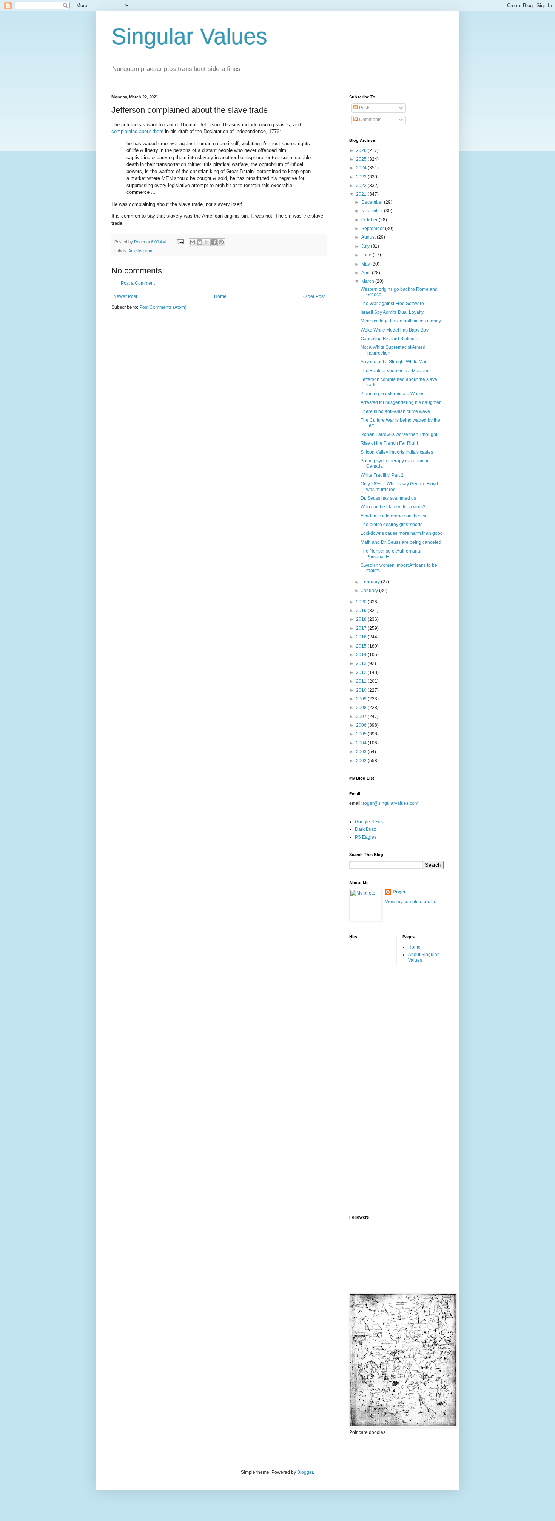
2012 (362, 672)
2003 (362, 751)
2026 (362, 150)
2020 (362, 602)
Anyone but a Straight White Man (394, 361)
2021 (362, 194)
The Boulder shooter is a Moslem (394, 370)
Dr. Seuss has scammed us (388, 498)
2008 (362, 707)
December (372, 202)
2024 (362, 167)
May (366, 264)
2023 (362, 177)
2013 (362, 663)
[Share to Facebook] (214, 242)
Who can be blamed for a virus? (393, 507)
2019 (362, 610)
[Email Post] (180, 241)
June (367, 255)
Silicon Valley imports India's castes (397, 452)
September (373, 228)
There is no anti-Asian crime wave (395, 411)
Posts (364, 108)
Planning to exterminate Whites (392, 393)
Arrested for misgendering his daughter (401, 402)
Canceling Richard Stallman (389, 338)
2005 (362, 734)
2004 (362, 743)
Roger (399, 892)
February (371, 582)
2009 (362, 698)
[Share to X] (207, 242)
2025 (362, 159)
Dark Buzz (365, 829)
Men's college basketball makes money (401, 321)
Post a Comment (138, 283)
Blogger (305, 1472)
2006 (362, 725)
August (369, 237)
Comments (369, 119)
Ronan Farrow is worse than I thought (399, 434)
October (370, 220)
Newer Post (125, 296)
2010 (362, 690)
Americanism (140, 251)
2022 (362, 185)
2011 (362, 681)
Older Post (314, 296)
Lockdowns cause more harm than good (402, 533)
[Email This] (192, 242)
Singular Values (189, 36)
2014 (362, 654)
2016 (362, 637)
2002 (362, 760)
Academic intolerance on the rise (394, 516)
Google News (369, 821)
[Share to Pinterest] (221, 242)
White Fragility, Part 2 (382, 475)
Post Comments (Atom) (163, 307)
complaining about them (137, 131)
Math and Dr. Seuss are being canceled (401, 542)
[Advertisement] (379, 1088)
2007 (362, 716)
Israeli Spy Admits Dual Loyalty (392, 312)
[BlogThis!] (200, 242)
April (366, 272)
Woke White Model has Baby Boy (395, 330)
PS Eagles (365, 837)
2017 (362, 628)
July (366, 246)
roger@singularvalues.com (390, 803)
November (372, 210)
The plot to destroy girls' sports (391, 524)
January (370, 590)
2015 (362, 646)
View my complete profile (410, 901)
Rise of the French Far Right (389, 443)
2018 (362, 619)
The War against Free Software (392, 303)
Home (220, 296)
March (368, 281)
